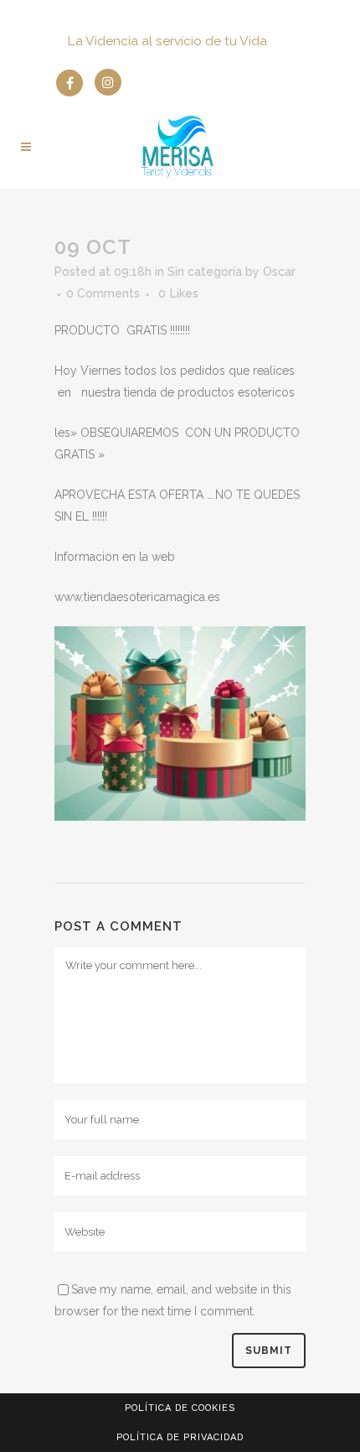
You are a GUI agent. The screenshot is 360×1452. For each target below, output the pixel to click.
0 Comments (103, 293)
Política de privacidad (180, 1437)
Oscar (279, 271)
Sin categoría (204, 271)
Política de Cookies (180, 1408)
